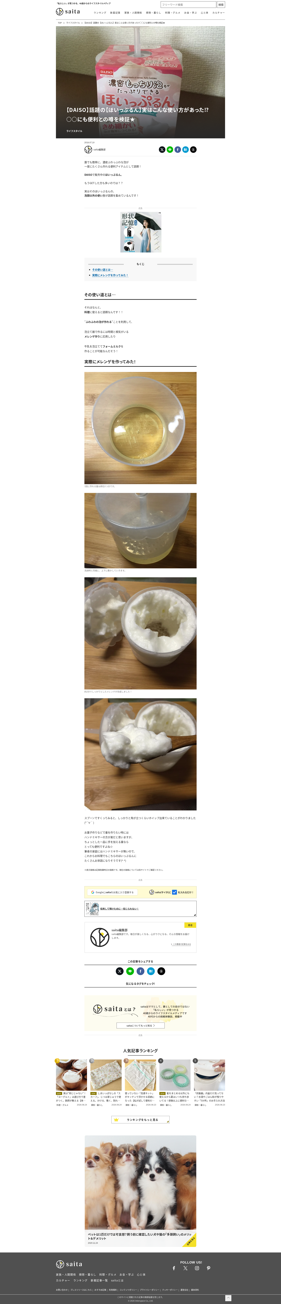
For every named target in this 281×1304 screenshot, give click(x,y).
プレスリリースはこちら (81, 1289)
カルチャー (218, 12)
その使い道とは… (102, 269)
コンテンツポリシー (128, 1289)
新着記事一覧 (99, 1280)
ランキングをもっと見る (142, 1120)
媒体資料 (195, 1289)
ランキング (100, 12)
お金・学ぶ (190, 12)
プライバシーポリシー (149, 1289)
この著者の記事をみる (182, 944)
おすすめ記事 (100, 1289)
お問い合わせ (62, 1289)
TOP (60, 22)
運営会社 (184, 1289)
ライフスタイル (73, 22)
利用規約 (113, 1289)
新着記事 (115, 12)
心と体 (204, 12)
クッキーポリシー (170, 1289)
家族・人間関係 (133, 12)
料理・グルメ (173, 12)
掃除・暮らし (153, 12)
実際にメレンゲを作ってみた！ (110, 275)
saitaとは (117, 1280)
